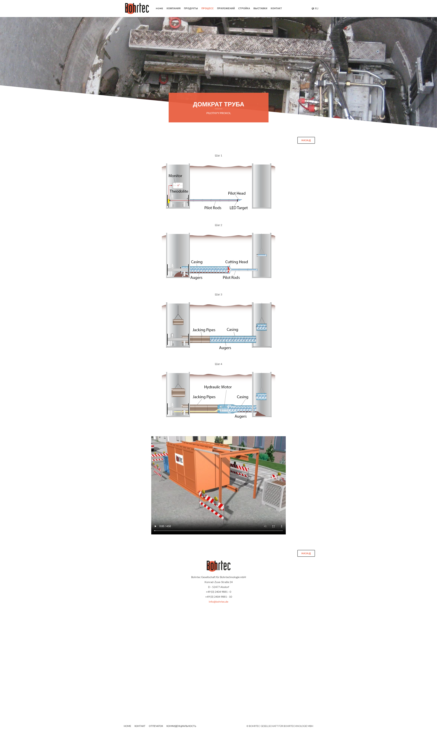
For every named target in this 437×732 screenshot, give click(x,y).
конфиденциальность (181, 725)
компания (174, 8)
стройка (244, 8)
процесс (207, 8)
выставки (260, 8)
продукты (191, 8)
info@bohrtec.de (218, 601)
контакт (276, 8)
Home (159, 8)
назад (306, 140)
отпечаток (156, 725)
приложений (226, 8)
